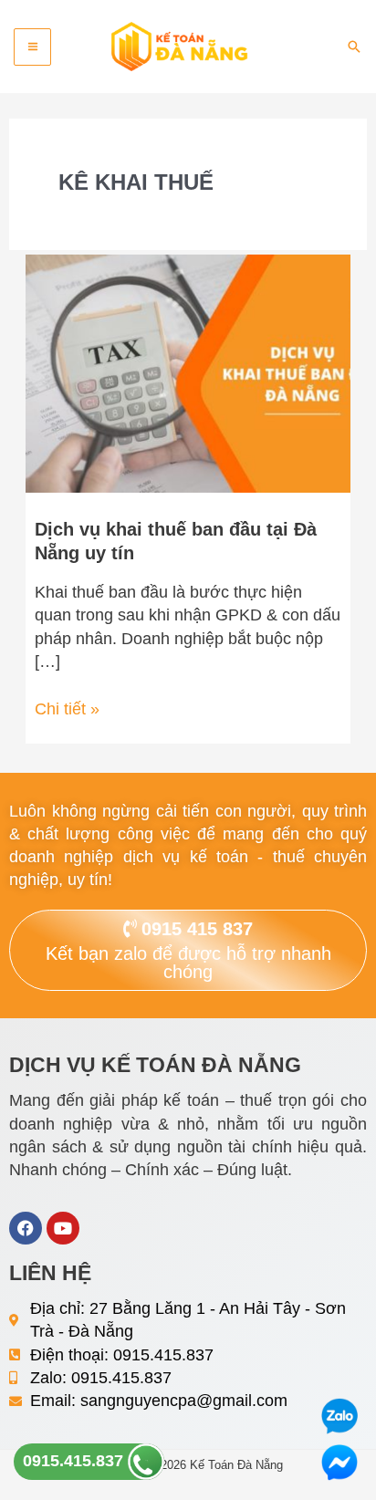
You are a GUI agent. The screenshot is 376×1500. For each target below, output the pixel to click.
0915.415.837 (75, 1461)
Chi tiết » (67, 708)
